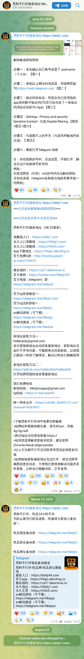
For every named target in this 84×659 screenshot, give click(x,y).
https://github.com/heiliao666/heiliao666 (42, 369)
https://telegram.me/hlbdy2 (32, 308)
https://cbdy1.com (45, 237)
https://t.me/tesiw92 (40, 393)
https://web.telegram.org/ (36, 88)
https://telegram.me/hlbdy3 (58, 533)
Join (64, 5)
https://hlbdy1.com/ (53, 241)
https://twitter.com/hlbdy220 (49, 275)
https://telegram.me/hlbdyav (33, 327)
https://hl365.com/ (52, 246)
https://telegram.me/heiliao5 (33, 284)
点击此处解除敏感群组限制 (37, 208)
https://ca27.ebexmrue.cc (47, 270)
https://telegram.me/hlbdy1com (35, 298)
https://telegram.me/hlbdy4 (58, 552)
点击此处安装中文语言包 (35, 218)
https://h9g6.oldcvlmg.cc (52, 251)
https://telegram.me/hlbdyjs (32, 317)
